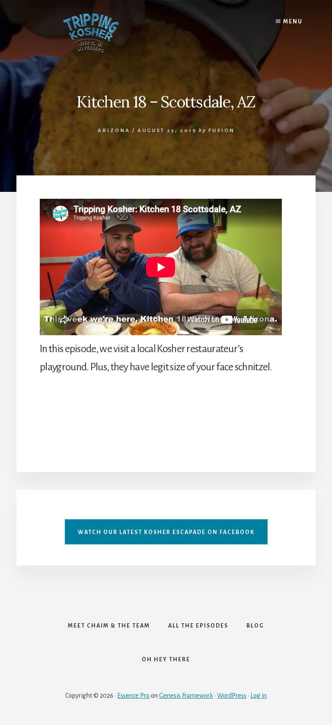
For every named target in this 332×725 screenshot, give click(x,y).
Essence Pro (133, 695)
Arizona (114, 130)
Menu (292, 22)
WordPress (231, 695)
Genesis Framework (186, 695)
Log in (258, 695)
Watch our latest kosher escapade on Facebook (166, 532)
